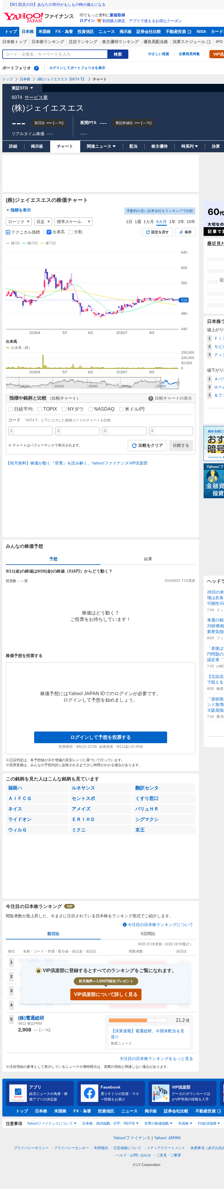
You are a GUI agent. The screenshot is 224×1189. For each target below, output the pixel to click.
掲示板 (126, 31)
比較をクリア (151, 445)
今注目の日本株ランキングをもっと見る (156, 1058)
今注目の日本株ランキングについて (160, 924)
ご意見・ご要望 (168, 1155)
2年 (181, 221)
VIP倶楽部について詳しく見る (106, 994)
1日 (129, 221)
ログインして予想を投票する (100, 737)
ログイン (87, 20)
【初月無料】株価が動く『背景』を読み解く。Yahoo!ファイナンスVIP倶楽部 (77, 463)
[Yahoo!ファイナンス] (39, 14)
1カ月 (149, 221)
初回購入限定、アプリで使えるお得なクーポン (142, 21)
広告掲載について (127, 1148)
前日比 (53, 933)
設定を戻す (160, 232)
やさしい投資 (158, 54)
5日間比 (148, 933)
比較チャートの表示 (173, 398)
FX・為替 (64, 31)
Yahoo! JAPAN (167, 1137)
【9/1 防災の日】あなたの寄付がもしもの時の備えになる (57, 4)
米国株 (44, 31)
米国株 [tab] (183, 1123)
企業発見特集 (189, 54)
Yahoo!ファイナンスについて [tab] (50, 1123)
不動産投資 (176, 31)
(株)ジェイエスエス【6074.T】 (61, 79)
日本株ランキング (48, 41)
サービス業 (36, 97)
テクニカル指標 (25, 232)
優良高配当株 (156, 41)
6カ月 (161, 221)
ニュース (107, 31)
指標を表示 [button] (20, 210)
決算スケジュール (189, 41)
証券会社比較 (148, 31)
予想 (53, 558)
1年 (172, 221)
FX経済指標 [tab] (207, 1123)
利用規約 (101, 1148)
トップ (11, 31)
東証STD (20, 88)
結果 (148, 558)
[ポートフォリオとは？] (36, 68)
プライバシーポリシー (31, 1148)
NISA (201, 31)
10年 (191, 221)
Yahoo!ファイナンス (131, 1137)
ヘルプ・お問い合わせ (133, 1155)
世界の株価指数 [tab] (156, 1123)
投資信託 (86, 31)
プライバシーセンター (71, 1148)
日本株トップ (14, 41)
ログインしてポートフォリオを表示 (77, 68)
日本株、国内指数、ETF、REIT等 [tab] (108, 1123)
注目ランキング (83, 41)
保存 (188, 232)
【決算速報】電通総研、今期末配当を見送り (147, 1034)
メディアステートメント (166, 1148)
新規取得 (117, 15)
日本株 (28, 31)
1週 (138, 221)
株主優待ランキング (120, 41)
